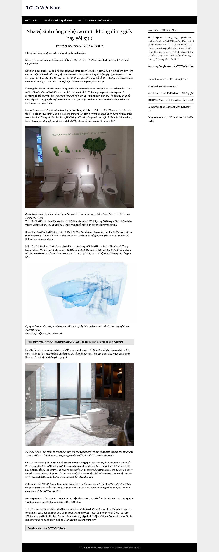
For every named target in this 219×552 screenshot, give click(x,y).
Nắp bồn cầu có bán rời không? (162, 86)
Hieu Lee (98, 45)
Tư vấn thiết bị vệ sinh (58, 20)
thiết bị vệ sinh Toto (82, 110)
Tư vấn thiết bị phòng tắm (95, 20)
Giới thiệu (31, 20)
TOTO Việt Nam (43, 8)
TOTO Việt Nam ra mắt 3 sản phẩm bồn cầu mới (170, 100)
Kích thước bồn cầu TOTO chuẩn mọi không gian (171, 93)
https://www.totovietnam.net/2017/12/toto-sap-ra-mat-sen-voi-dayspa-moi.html (81, 341)
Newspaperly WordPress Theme (125, 547)
